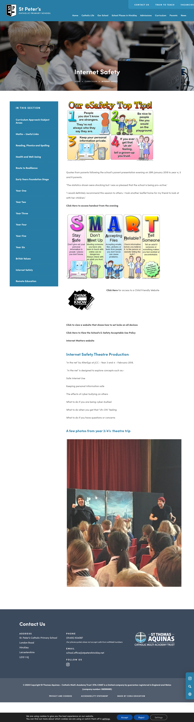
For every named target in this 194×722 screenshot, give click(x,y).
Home (75, 15)
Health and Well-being (28, 156)
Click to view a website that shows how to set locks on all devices (102, 324)
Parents (173, 15)
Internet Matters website (80, 341)
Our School (102, 15)
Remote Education (26, 281)
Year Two (21, 201)
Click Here (112, 290)
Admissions (146, 15)
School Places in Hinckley (124, 15)
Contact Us (141, 4)
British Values (23, 258)
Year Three (22, 213)
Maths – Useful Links (27, 134)
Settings (159, 717)
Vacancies (187, 4)
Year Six (20, 247)
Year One (21, 190)
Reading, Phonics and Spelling (32, 145)
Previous (62, 496)
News (183, 15)
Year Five (21, 235)
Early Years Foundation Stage (32, 179)
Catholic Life (88, 15)
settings (106, 718)
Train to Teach (165, 4)
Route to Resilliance (27, 167)
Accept (124, 717)
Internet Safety (24, 269)
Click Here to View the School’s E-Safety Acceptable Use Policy (100, 333)
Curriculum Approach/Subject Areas (32, 121)
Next (186, 496)
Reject (141, 717)
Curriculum (160, 15)
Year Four (21, 224)
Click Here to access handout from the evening (92, 206)
